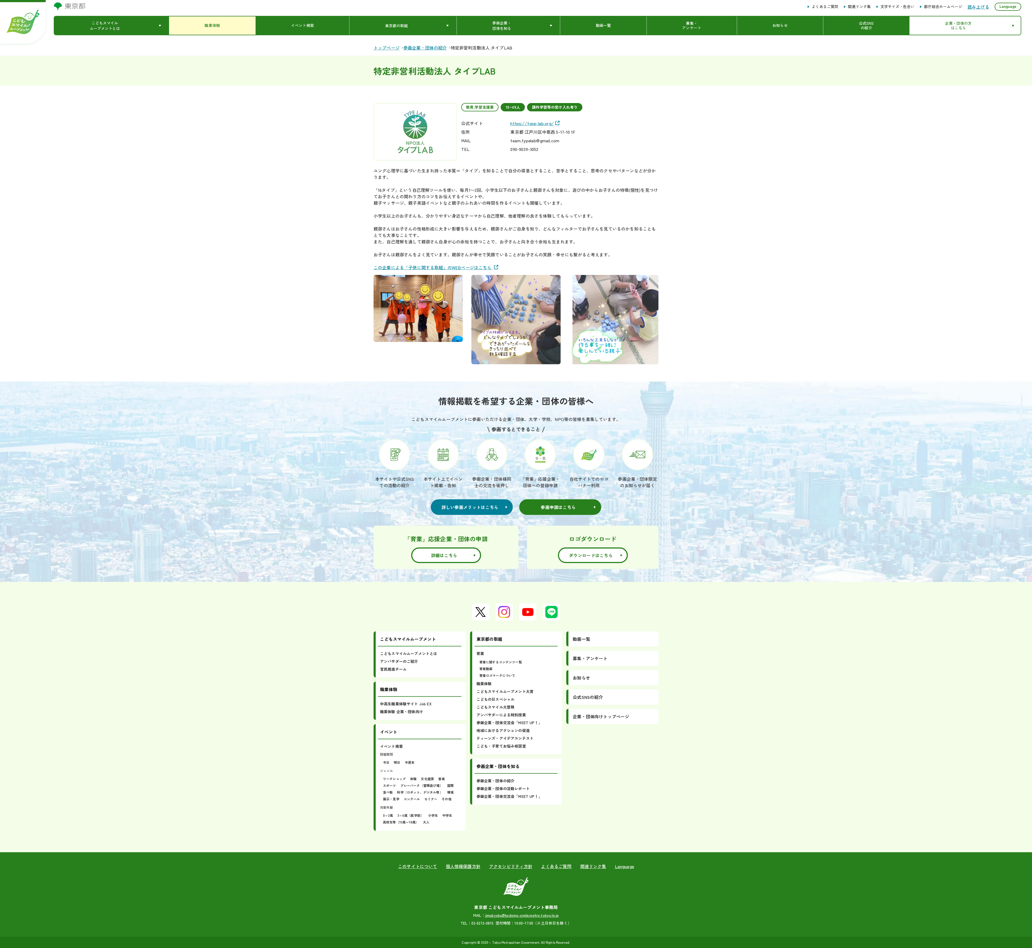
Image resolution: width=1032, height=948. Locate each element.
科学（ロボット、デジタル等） (420, 792)
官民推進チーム (393, 669)
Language (1007, 6)
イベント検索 (391, 746)
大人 (426, 822)
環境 (450, 792)
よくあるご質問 (825, 6)
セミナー (431, 799)
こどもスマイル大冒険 (495, 707)
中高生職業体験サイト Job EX (406, 703)
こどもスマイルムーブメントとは (408, 653)
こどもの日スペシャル (495, 699)
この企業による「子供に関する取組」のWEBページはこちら (433, 267)
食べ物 (388, 792)
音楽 (441, 778)
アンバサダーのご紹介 (399, 661)
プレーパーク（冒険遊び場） (421, 785)
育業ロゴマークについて (497, 675)
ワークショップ (394, 778)
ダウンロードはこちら (591, 555)
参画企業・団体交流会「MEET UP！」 (509, 722)
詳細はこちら (444, 555)
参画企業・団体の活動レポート (503, 788)
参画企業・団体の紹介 (495, 780)
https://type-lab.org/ (532, 123)
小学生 (433, 815)
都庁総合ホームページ (943, 6)
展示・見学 (391, 799)
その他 (446, 799)
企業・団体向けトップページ (601, 716)
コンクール (412, 799)
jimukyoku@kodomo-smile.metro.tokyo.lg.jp (522, 915)
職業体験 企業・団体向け (401, 711)
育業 (480, 653)
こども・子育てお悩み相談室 (501, 746)
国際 (450, 785)
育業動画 (486, 668)
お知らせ (581, 677)
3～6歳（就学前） (410, 815)
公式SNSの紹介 (588, 697)
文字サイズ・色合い (897, 6)
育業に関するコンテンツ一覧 (500, 662)
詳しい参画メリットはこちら (470, 507)
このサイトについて (417, 866)
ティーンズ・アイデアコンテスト (504, 738)
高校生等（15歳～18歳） (401, 822)
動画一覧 (581, 639)
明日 (397, 762)
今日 (386, 762)
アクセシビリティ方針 (511, 866)
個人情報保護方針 (463, 866)
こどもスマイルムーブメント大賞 (504, 691)
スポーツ (389, 785)
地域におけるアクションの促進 (503, 730)
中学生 (447, 815)
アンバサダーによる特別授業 (501, 714)
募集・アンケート (590, 658)
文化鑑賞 (427, 778)
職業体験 (484, 683)
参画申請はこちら (558, 507)
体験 (413, 778)
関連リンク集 (859, 6)
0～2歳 (388, 815)
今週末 (409, 762)
